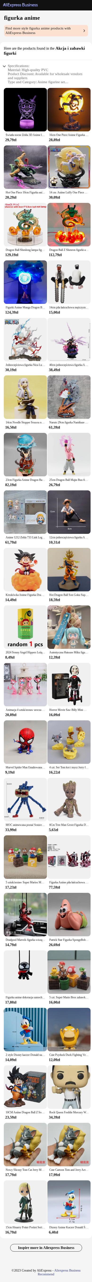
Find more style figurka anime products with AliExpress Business (38, 30)
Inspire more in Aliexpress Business (46, 1248)
